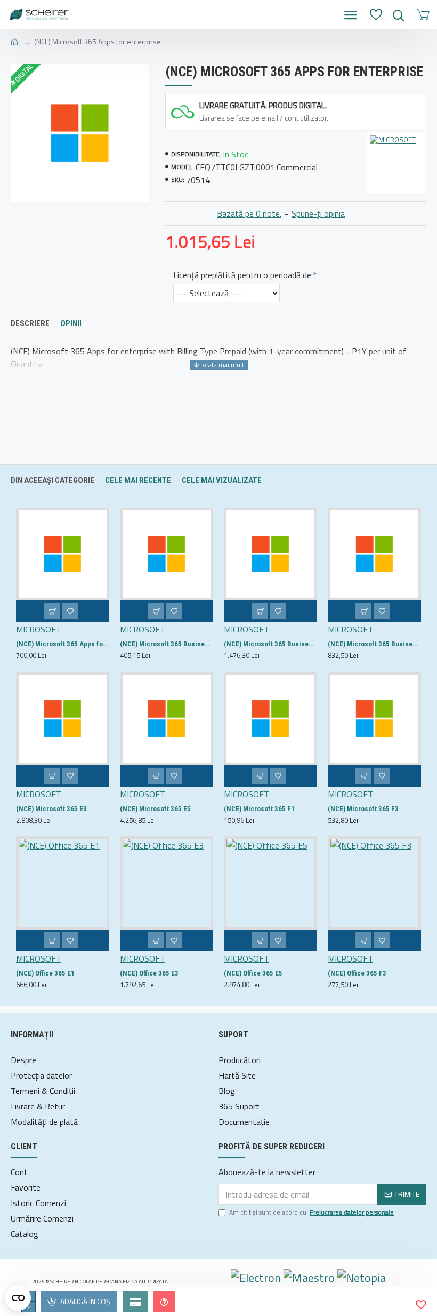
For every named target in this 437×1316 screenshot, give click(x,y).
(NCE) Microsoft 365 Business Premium (270, 644)
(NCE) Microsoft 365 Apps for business (62, 644)
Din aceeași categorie (52, 480)
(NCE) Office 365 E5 (253, 973)
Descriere (30, 323)
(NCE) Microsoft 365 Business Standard (374, 644)
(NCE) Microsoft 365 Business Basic (166, 644)
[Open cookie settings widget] (18, 1298)
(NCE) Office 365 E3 (149, 973)
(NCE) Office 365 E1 (45, 973)
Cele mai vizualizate (222, 480)
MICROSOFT (38, 629)
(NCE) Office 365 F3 (357, 973)
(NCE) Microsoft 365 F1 (259, 809)
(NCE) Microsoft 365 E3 (51, 809)
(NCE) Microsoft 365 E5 (155, 809)
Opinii (71, 323)
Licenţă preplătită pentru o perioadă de (242, 274)
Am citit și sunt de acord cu (311, 1212)
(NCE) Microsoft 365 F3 (363, 809)
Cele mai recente (138, 480)
